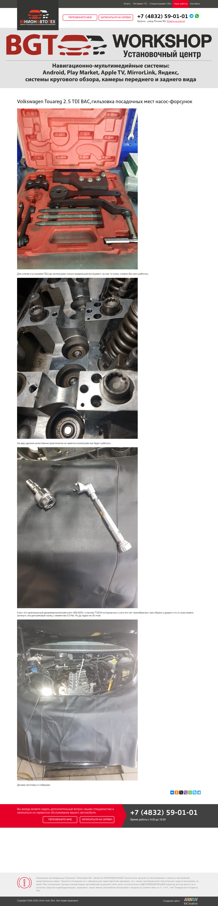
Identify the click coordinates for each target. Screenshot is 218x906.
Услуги (127, 4)
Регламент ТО (140, 4)
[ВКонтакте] (172, 792)
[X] (181, 792)
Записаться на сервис (116, 17)
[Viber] (186, 792)
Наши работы (181, 4)
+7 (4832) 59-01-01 (162, 16)
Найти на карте (175, 21)
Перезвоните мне (80, 17)
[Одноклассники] (177, 792)
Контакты (195, 4)
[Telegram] (199, 792)
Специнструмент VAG (160, 4)
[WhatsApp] (190, 792)
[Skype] (194, 792)
